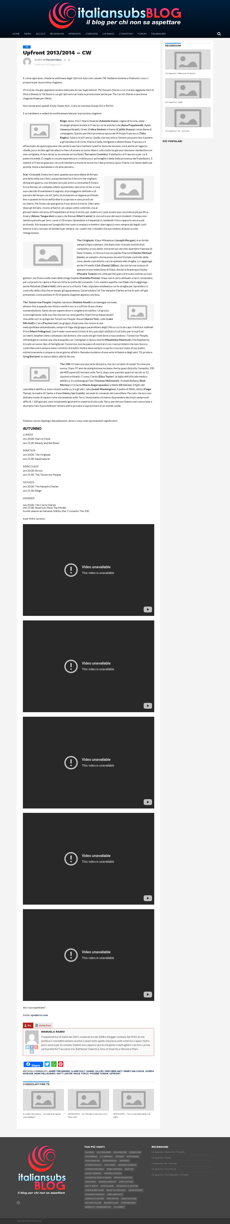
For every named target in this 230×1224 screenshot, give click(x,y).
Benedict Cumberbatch (98, 1207)
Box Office (112, 1199)
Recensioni (57, 33)
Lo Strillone (103, 1152)
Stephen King (128, 1203)
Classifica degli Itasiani (98, 1178)
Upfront (115, 1073)
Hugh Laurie (107, 1186)
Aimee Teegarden (59, 1071)
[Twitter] (27, 1047)
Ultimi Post (45, 1025)
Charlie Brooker (94, 1190)
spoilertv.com (39, 1015)
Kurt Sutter (126, 1182)
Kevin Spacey (135, 1190)
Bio (29, 1025)
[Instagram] (32, 1051)
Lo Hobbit (119, 1207)
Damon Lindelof (107, 1182)
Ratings (89, 1152)
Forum (142, 33)
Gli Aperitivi (120, 1152)
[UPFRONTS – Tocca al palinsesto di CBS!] (133, 1109)
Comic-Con (135, 1152)
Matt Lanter (65, 1073)
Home (16, 33)
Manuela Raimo (54, 59)
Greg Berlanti (113, 1071)
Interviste (75, 33)
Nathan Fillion (93, 1203)
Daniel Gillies (95, 1071)
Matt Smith (91, 1186)
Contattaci (126, 33)
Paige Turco (81, 1073)
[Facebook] (32, 1047)
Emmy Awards (114, 1169)
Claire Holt (78, 1071)
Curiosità (92, 33)
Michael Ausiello (127, 1165)
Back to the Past (116, 1190)
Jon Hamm (90, 1182)
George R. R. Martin (127, 1186)
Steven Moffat (93, 1165)
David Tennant (93, 1173)
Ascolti (40, 33)
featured (110, 1165)
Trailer (120, 1156)
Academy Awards (94, 1194)
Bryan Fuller (111, 1203)
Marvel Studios (112, 1173)
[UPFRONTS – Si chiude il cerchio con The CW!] (88, 1109)
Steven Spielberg (94, 1169)
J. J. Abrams (106, 1156)
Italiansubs (158, 33)
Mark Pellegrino (45, 1073)
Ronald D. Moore (94, 1199)
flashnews (91, 1156)
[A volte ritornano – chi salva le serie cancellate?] (43, 1109)
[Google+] (36, 1047)
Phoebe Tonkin (99, 1073)
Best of (129, 1169)
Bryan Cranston (123, 1178)
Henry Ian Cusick (133, 1071)
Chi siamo (108, 33)
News (27, 33)
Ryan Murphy (110, 1161)
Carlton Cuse (129, 1199)
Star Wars (132, 1156)
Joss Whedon (92, 1161)
